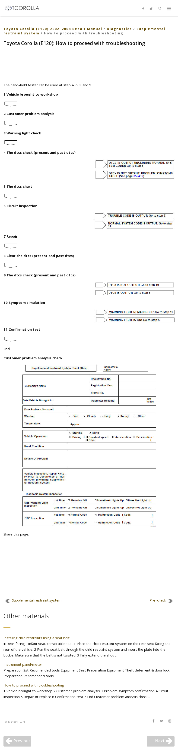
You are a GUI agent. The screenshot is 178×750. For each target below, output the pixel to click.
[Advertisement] (89, 65)
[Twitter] (151, 9)
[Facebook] (143, 9)
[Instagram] (159, 9)
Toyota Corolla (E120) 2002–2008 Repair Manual (52, 29)
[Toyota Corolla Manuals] (24, 8)
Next (160, 741)
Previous (22, 741)
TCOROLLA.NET (18, 722)
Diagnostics (119, 29)
